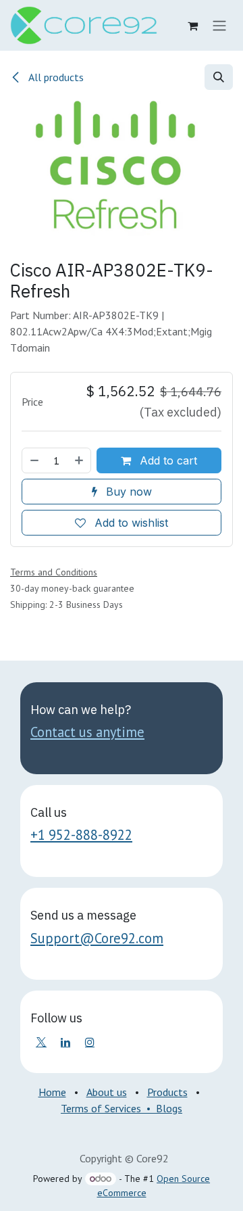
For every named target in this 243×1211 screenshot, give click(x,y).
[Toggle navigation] (219, 25)
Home (52, 1092)
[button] (219, 77)
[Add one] (79, 460)
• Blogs (161, 1108)
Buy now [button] (127, 491)
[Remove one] (33, 460)
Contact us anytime (87, 732)
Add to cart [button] (166, 460)
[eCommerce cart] (192, 25)
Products (167, 1092)
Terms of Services (101, 1108)
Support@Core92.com (96, 938)
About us (106, 1092)
